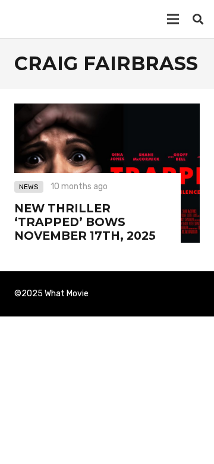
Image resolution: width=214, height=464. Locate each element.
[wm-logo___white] (29, 19)
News (29, 187)
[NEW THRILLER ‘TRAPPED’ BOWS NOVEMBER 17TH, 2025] (107, 111)
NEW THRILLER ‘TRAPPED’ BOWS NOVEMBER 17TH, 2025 (85, 222)
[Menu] (173, 19)
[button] (198, 19)
